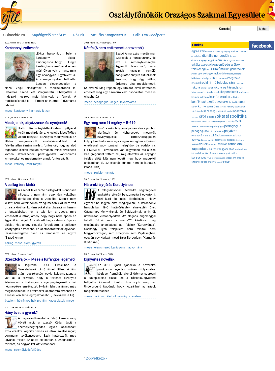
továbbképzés (241, 149)
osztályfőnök (220, 122)
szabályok (215, 135)
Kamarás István (39, 110)
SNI (206, 136)
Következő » (97, 358)
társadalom (198, 153)
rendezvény (198, 135)
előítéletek (240, 61)
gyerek (36, 243)
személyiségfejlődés (27, 349)
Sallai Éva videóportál (149, 35)
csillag (9, 243)
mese (8, 110)
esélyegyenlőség (217, 64)
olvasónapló (202, 122)
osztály (211, 122)
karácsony (21, 110)
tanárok (209, 149)
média (229, 111)
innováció (222, 78)
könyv (194, 106)
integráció (233, 78)
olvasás (194, 122)
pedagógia (218, 126)
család (243, 51)
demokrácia (196, 56)
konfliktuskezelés (203, 102)
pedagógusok (200, 131)
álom (27, 243)
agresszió (198, 51)
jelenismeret (102, 247)
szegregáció (208, 140)
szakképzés (226, 136)
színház (240, 140)
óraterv (211, 161)
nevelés (194, 117)
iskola (195, 87)
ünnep (226, 161)
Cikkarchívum (14, 35)
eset (203, 65)
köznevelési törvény (225, 107)
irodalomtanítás (104, 172)
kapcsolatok (57, 300)
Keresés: (224, 28)
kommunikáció (200, 97)
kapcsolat (216, 92)
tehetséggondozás (223, 149)
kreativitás (222, 102)
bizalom (10, 300)
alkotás (209, 52)
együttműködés (217, 60)
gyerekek (203, 73)
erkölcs (196, 64)
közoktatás (240, 106)
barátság (99, 296)
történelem (211, 153)
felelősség (198, 69)
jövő (209, 92)
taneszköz (212, 144)
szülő (194, 144)
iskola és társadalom (228, 87)
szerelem (135, 296)
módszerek (239, 110)
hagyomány (134, 247)
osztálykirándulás (206, 127)
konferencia (219, 97)
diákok (233, 56)
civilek (234, 51)
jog (205, 92)
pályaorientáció (216, 131)
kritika (232, 102)
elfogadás (231, 61)
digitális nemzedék (215, 56)
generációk (237, 69)
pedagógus (101, 102)
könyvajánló (207, 106)
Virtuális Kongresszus (108, 35)
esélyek (235, 64)
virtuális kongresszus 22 (216, 158)
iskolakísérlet (207, 88)
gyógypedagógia (236, 74)
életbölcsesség (117, 296)
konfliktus (234, 97)
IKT (214, 78)
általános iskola (199, 162)
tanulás (222, 144)
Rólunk (78, 35)
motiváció (221, 111)
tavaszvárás (128, 102)
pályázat (230, 131)
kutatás (240, 102)
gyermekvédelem (218, 73)
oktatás (211, 116)
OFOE (202, 117)
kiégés (114, 102)
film (44, 300)
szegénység (219, 140)
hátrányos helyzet (29, 300)
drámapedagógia (199, 60)
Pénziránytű (33, 164)
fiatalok (208, 69)
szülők (203, 144)
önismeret (218, 162)
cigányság (226, 51)
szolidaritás (231, 140)
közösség (209, 110)
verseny (19, 164)
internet (195, 82)
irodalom (240, 83)
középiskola (197, 111)
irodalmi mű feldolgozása (217, 83)
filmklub (224, 69)
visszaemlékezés (235, 158)
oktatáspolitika (231, 116)
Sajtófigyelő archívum (49, 35)
